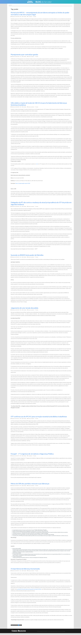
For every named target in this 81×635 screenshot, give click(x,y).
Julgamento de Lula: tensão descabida (24, 308)
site (37, 163)
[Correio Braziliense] (31, 1)
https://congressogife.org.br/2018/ (22, 183)
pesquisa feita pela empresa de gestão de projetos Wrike (29, 589)
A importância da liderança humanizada (25, 569)
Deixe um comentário (31, 56)
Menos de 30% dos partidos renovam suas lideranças (30, 484)
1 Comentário (30, 16)
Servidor (35, 16)
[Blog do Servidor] (44, 1)
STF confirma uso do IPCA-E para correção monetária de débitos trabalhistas (39, 417)
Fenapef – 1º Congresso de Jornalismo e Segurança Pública (32, 454)
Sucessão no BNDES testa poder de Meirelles (27, 255)
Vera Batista (24, 16)
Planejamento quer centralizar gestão (24, 55)
